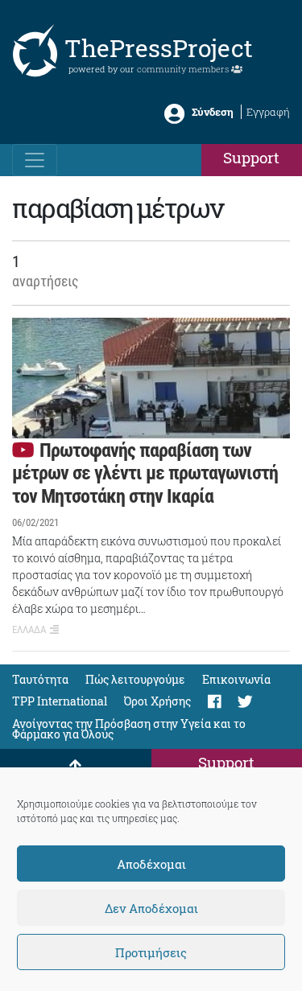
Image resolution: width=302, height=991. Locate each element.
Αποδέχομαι (151, 864)
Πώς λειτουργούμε (135, 679)
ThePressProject (158, 48)
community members (184, 69)
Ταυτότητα (40, 679)
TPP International (59, 701)
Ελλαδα (29, 629)
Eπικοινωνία (236, 679)
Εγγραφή (268, 112)
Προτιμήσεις (151, 952)
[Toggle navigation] (34, 160)
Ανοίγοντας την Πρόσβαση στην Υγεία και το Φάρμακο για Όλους (129, 729)
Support (251, 157)
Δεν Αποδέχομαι (151, 908)
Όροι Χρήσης (157, 701)
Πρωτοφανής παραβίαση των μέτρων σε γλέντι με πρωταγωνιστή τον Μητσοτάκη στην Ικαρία (145, 473)
